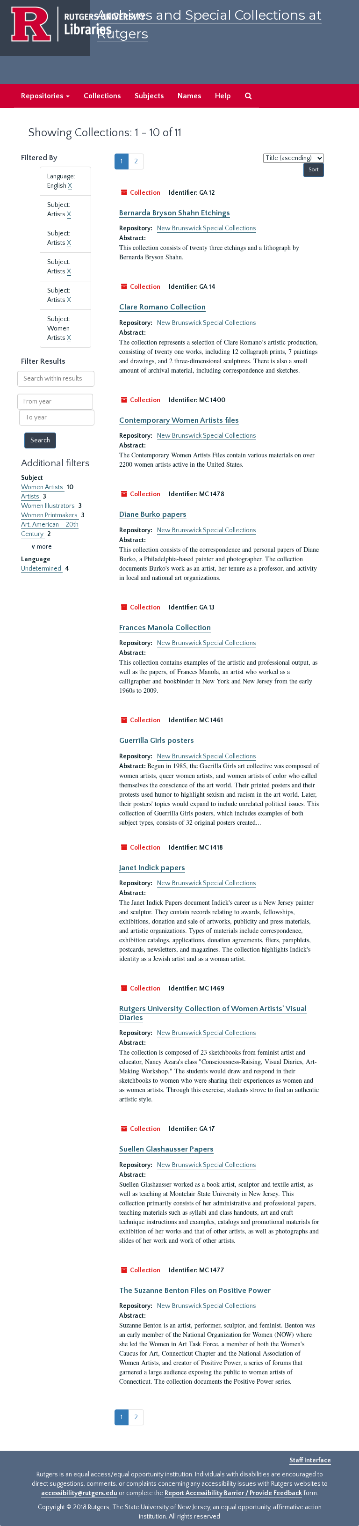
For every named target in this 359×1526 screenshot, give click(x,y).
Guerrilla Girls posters (156, 740)
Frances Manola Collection (165, 628)
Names (189, 96)
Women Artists (43, 487)
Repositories (43, 96)
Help (223, 96)
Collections (102, 96)
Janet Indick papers (152, 868)
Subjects (149, 96)
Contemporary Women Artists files (179, 420)
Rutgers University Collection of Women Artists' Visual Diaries (213, 1013)
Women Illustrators (48, 506)
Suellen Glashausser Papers (166, 1149)
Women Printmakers (50, 515)
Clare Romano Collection (162, 307)
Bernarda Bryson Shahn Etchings (174, 213)
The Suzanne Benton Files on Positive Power (195, 1290)
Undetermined (42, 568)
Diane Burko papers (153, 514)
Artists (31, 496)
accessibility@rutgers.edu (79, 1493)
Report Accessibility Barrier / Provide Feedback (233, 1493)
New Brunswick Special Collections (206, 228)
